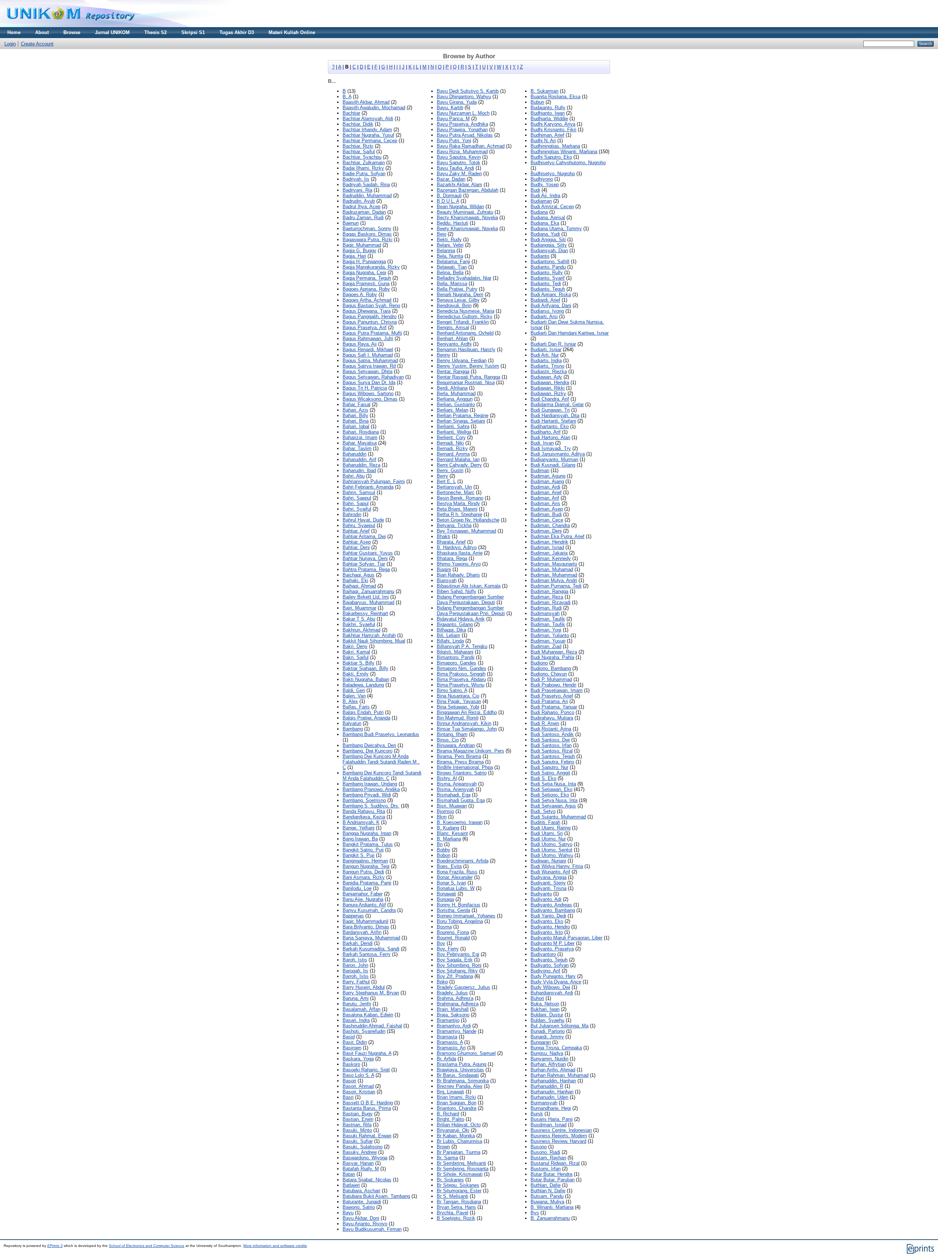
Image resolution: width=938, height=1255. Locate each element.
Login (10, 44)
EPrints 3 (55, 1246)
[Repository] (70, 25)
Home (14, 32)
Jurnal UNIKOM (112, 32)
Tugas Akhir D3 (236, 32)
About (42, 32)
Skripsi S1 (193, 32)
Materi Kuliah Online (292, 32)
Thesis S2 (155, 32)
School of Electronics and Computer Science (146, 1246)
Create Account (37, 44)
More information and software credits (275, 1246)
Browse (71, 32)
